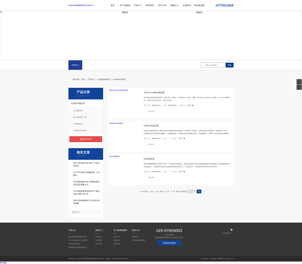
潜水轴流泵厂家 (79, 117)
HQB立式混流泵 (151, 125)
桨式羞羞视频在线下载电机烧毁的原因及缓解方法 (86, 183)
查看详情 (151, 111)
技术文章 (162, 5)
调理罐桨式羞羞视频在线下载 (77, 247)
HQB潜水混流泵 (119, 79)
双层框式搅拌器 (74, 244)
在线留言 (187, 5)
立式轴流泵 (78, 111)
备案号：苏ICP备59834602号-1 (117, 259)
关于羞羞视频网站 (125, 7)
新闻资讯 (150, 5)
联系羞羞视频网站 (199, 7)
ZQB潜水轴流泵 (104, 79)
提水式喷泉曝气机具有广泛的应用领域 (86, 164)
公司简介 (117, 237)
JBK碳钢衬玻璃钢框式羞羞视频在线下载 (77, 237)
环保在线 (213, 259)
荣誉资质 (117, 244)
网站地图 (3, 263)
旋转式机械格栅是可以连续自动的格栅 (86, 201)
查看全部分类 (85, 139)
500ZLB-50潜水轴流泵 (154, 92)
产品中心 (137, 5)
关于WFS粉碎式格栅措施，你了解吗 (86, 173)
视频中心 (174, 5)
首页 (113, 5)
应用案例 (98, 240)
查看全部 (76, 212)
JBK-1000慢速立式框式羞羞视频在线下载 (77, 240)
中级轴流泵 (78, 124)
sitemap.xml (229, 259)
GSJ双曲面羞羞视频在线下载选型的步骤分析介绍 (86, 192)
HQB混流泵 (149, 159)
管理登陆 (220, 259)
